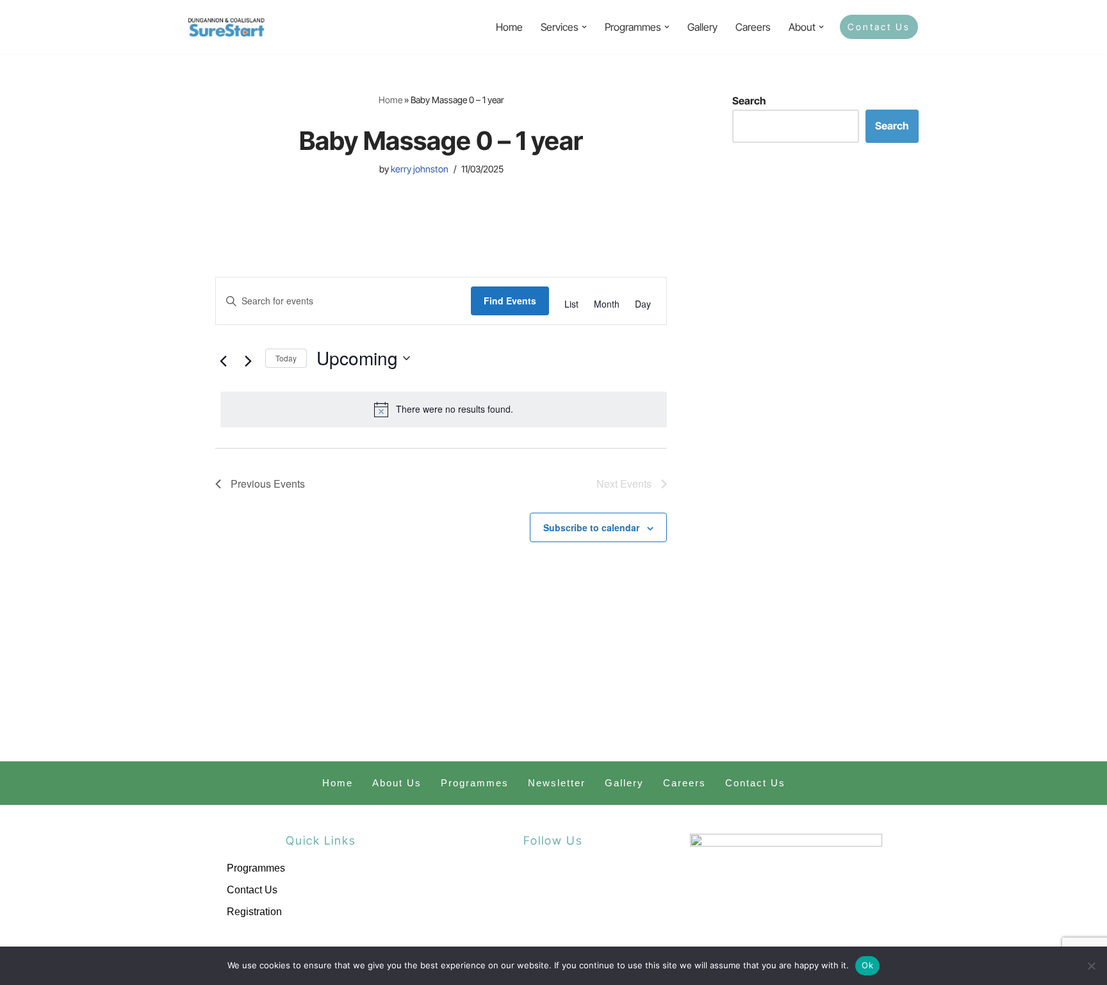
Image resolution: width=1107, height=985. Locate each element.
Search (749, 100)
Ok (867, 965)
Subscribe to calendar (591, 527)
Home (509, 27)
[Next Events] (248, 361)
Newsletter (557, 782)
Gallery (702, 27)
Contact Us (879, 26)
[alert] (443, 409)
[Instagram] (584, 890)
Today (286, 357)
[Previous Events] (223, 361)
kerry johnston (419, 168)
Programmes (475, 782)
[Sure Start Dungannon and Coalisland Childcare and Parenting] (226, 27)
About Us (397, 782)
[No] (1091, 965)
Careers (753, 27)
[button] (584, 26)
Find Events (510, 300)
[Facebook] (522, 890)
